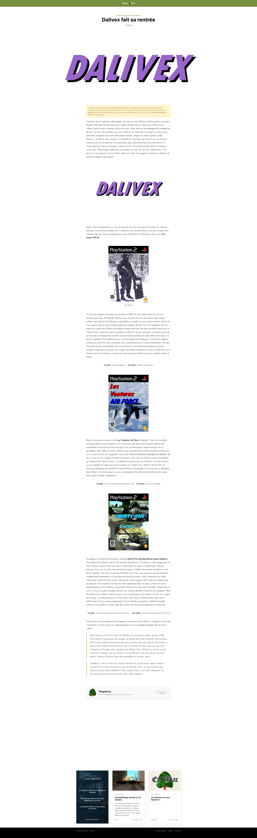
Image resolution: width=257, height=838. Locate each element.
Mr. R (117, 820)
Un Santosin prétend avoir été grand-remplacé (92, 791)
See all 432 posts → (92, 819)
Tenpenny (128, 25)
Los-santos (92, 778)
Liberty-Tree (80, 831)
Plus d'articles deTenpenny (162, 692)
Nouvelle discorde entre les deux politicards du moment (92, 799)
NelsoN (154, 820)
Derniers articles (161, 831)
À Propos (178, 831)
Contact (170, 831)
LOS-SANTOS (136, 15)
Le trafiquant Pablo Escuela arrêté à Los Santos (92, 808)
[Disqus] (128, 741)
